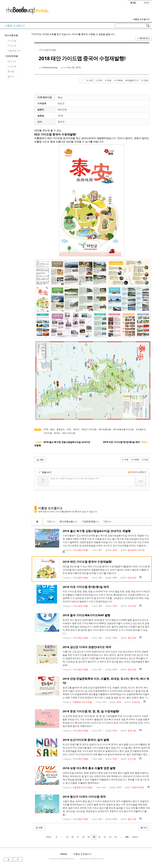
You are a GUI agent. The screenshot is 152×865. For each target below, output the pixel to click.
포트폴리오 (141, 429)
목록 (41, 459)
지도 (51, 521)
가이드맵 (11, 40)
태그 (145, 827)
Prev (48, 837)
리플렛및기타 (14, 50)
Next (135, 837)
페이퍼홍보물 (11, 35)
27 (78, 837)
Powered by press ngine (62, 858)
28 (83, 837)
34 (115, 837)
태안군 (76, 429)
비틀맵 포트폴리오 (141, 19)
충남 (52, 429)
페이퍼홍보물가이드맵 (123, 429)
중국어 (57, 433)
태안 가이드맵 (68, 433)
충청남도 (61, 429)
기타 (107, 521)
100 (126, 837)
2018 (46, 429)
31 (99, 837)
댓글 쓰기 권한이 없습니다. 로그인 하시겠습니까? (74, 478)
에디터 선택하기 (138, 472)
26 (72, 837)
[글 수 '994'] (38, 521)
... (61, 837)
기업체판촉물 (11, 56)
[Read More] (92, 541)
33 (110, 837)
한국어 (146, 2)
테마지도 (11, 61)
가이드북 (11, 45)
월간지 (10, 76)
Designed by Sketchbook (91, 858)
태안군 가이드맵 (89, 429)
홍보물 (10, 71)
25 (67, 837)
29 (88, 837)
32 (105, 837)
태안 (69, 429)
